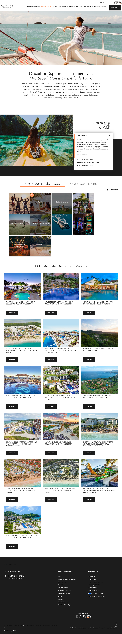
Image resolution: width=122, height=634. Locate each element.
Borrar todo (113, 190)
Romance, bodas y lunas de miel (88, 162)
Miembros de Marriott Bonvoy (67, 547)
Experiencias (46, 6)
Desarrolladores (92, 555)
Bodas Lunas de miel (64, 558)
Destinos (60, 552)
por (42, 183)
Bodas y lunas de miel (70, 6)
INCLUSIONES (56, 6)
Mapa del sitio (88, 595)
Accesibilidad (92, 547)
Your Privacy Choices (97, 561)
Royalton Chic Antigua (64, 572)
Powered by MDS (10, 598)
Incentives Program (93, 558)
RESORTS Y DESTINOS (33, 6)
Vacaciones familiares (85, 160)
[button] (115, 7)
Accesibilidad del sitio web (95, 550)
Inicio (59, 544)
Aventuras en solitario (85, 165)
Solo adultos (82, 135)
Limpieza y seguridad (94, 552)
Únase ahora (110, 631)
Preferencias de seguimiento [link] (96, 564)
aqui (49, 631)
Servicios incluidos (63, 555)
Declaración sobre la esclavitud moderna (105, 595)
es (101, 2)
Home (5, 532)
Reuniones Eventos (64, 561)
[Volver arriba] (116, 592)
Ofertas (90, 6)
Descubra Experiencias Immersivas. (61, 75)
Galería (60, 564)
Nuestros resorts (12, 539)
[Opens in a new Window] (118, 2)
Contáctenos (91, 544)
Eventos (83, 6)
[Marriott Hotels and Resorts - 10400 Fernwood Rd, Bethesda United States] (15, 545)
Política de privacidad (76, 595)
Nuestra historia (101, 6)
